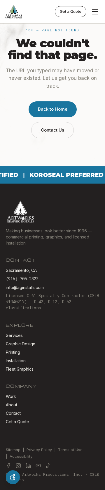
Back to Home (52, 109)
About (11, 404)
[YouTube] (38, 465)
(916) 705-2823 (22, 278)
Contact (13, 413)
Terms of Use (70, 449)
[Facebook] (8, 465)
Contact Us (52, 130)
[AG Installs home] (14, 12)
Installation (16, 360)
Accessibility (21, 456)
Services (14, 335)
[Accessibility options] (13, 477)
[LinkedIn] (28, 465)
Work (11, 396)
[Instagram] (18, 465)
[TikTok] (48, 465)
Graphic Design (20, 343)
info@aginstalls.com (25, 287)
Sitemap (13, 449)
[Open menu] (95, 11)
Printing (13, 352)
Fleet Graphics (20, 369)
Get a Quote (70, 11)
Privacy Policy (39, 449)
